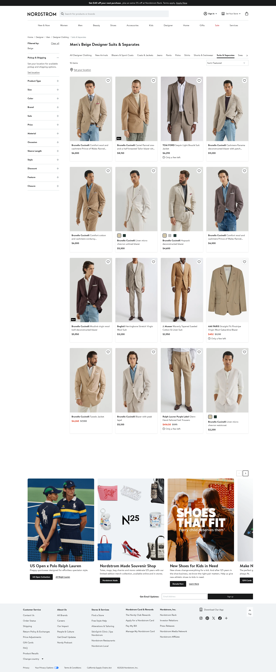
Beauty (96, 25)
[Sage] (124, 235)
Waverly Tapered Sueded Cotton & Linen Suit (180, 328)
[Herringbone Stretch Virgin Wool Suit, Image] (136, 290)
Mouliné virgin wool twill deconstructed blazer (91, 328)
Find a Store (98, 615)
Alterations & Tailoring (103, 626)
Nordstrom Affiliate (170, 636)
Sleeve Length (35, 150)
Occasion (32, 142)
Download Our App (214, 609)
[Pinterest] (207, 618)
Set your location (82, 69)
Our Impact (63, 626)
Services (234, 25)
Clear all (55, 43)
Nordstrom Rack (168, 614)
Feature (31, 177)
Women (64, 25)
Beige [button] (30, 48)
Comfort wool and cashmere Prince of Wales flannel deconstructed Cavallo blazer (226, 239)
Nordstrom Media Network (173, 631)
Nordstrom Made (110, 580)
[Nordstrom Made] (131, 520)
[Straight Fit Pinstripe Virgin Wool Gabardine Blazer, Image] (227, 290)
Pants (169, 55)
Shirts (187, 55)
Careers (61, 620)
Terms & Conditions (72, 667)
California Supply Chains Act (99, 667)
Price (30, 124)
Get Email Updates (66, 637)
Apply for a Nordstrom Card (140, 620)
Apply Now (181, 2)
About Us (62, 609)
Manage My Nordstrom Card (140, 631)
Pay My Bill (131, 625)
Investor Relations (169, 620)
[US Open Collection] (61, 520)
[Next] (247, 55)
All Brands (62, 615)
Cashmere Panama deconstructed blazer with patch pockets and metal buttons (226, 149)
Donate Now (178, 583)
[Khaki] (175, 235)
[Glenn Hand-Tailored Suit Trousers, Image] (182, 380)
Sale (217, 25)
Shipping (27, 626)
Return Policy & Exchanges (36, 631)
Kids (151, 25)
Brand (31, 107)
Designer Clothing (61, 37)
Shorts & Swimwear (203, 55)
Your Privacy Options (44, 667)
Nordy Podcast (64, 642)
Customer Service (32, 609)
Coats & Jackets (145, 55)
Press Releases (167, 625)
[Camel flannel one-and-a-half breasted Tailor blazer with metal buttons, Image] (136, 109)
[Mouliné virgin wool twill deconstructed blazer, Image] (91, 290)
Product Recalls (31, 653)
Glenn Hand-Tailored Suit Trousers (179, 418)
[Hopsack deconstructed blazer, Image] (182, 199)
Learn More (194, 583)
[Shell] (119, 235)
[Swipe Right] (245, 473)
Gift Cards (247, 580)
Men (80, 25)
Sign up (230, 596)
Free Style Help (99, 620)
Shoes (113, 25)
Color (30, 98)
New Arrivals (101, 55)
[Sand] (164, 235)
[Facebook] (220, 618)
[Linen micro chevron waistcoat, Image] (227, 380)
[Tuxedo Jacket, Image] (91, 380)
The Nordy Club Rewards (138, 614)
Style (30, 159)
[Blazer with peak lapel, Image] (136, 380)
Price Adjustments (32, 637)
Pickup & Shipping (37, 57)
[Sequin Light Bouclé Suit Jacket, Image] (182, 109)
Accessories (133, 25)
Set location (34, 72)
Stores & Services (100, 609)
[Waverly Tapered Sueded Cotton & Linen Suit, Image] (182, 290)
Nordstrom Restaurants (103, 640)
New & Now (44, 25)
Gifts (202, 25)
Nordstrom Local (100, 645)
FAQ (25, 647)
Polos (178, 55)
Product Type (34, 80)
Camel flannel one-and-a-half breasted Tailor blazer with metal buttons (136, 149)
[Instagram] (201, 618)
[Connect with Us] (226, 618)
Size (30, 89)
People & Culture (65, 631)
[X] (213, 618)
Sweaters (242, 55)
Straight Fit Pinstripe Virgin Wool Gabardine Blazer (224, 328)
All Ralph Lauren (63, 577)
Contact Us (28, 615)
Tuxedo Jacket (88, 416)
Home (186, 25)
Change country (31, 658)
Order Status (29, 620)
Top (249, 614)
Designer (168, 25)
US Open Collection (41, 577)
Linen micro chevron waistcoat (223, 423)
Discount (32, 168)
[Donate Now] (201, 520)
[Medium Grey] (169, 235)
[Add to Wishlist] (108, 80)
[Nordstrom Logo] (42, 14)
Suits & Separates (225, 55)
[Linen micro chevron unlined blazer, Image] (136, 199)
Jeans (159, 55)
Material (32, 133)
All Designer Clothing (81, 55)
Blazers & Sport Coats (123, 55)
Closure (31, 185)
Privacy (26, 667)
